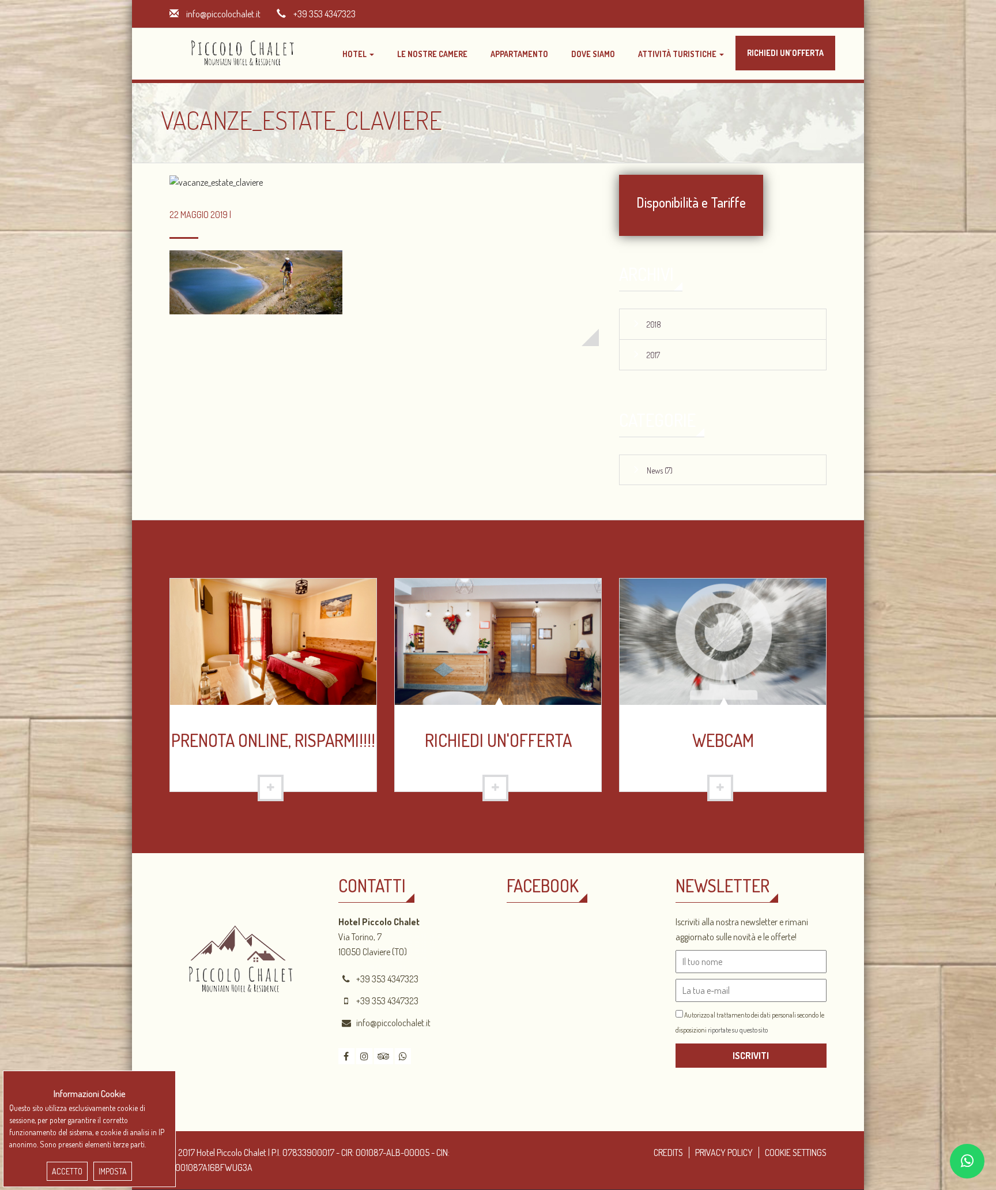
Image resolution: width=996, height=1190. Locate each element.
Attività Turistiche (678, 54)
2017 (653, 355)
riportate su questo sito (738, 1030)
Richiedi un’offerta (785, 53)
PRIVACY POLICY (724, 1152)
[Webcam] (723, 640)
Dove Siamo (593, 54)
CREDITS (668, 1152)
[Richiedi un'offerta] (498, 640)
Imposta (113, 1171)
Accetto (67, 1171)
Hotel (355, 54)
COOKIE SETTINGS (796, 1152)
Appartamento (519, 54)
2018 (654, 324)
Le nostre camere (432, 54)
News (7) (660, 470)
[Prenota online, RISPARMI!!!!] (273, 640)
